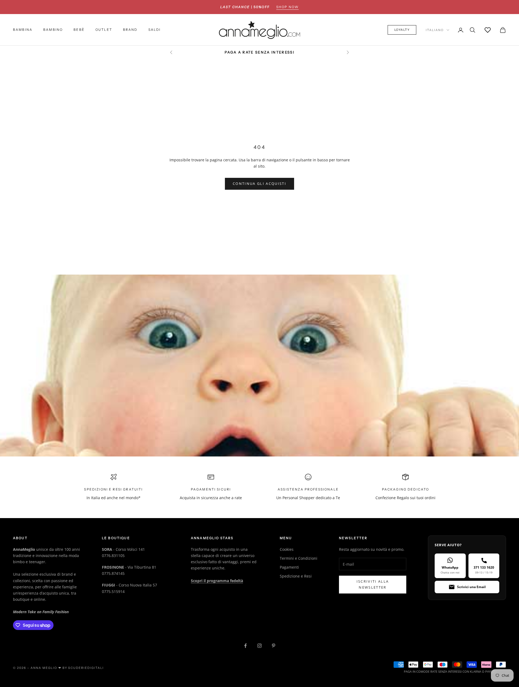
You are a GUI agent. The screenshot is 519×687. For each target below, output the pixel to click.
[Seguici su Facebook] (245, 645)
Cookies (287, 549)
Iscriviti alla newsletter (373, 584)
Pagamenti (289, 567)
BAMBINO (53, 30)
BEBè (79, 30)
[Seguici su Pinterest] (273, 645)
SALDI (154, 30)
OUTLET (103, 30)
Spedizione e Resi (296, 576)
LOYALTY (402, 30)
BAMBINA (22, 30)
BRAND (130, 30)
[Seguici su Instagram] (259, 645)
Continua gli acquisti (259, 183)
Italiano (435, 30)
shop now (287, 7)
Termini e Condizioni (298, 558)
